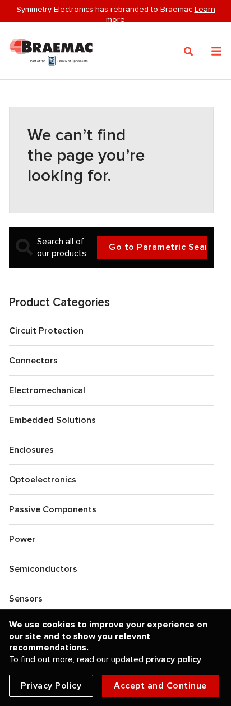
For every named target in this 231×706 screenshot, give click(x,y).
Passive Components (52, 509)
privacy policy (173, 659)
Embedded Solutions (52, 420)
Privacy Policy (51, 685)
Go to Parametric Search (158, 247)
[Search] (189, 51)
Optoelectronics (42, 479)
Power (22, 539)
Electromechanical (47, 390)
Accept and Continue (160, 685)
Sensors (26, 598)
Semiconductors (43, 568)
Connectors (33, 360)
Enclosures (31, 449)
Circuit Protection (46, 330)
